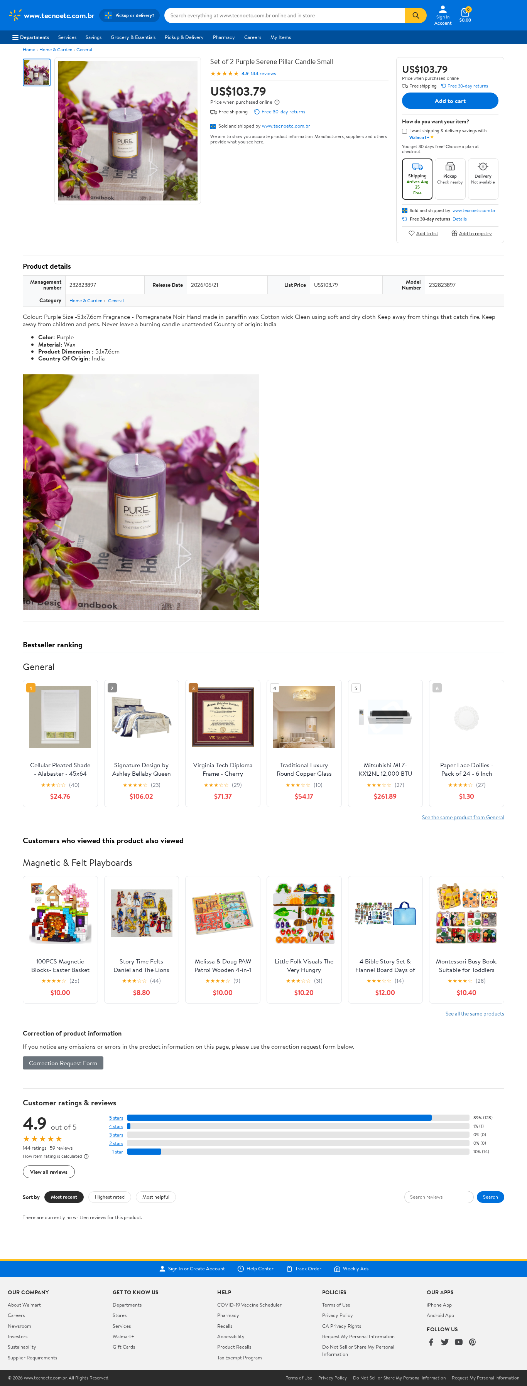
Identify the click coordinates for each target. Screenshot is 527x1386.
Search (490, 1196)
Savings (93, 37)
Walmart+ (123, 1336)
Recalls (224, 1325)
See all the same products (475, 1013)
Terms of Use (336, 1304)
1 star (117, 1152)
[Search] (416, 15)
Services (67, 37)
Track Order (308, 1268)
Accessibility (231, 1336)
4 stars (116, 1126)
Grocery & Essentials (133, 37)
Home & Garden (55, 49)
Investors (17, 1336)
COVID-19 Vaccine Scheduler (249, 1304)
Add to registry (475, 233)
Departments (34, 37)
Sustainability (22, 1346)
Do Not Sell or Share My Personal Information (399, 1378)
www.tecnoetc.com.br (286, 125)
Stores (120, 1315)
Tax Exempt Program (239, 1357)
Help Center (260, 1268)
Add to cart (450, 100)
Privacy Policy (337, 1315)
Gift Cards (124, 1346)
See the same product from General (463, 817)
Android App (440, 1315)
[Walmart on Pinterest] (472, 1342)
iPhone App (439, 1304)
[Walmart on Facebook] (431, 1342)
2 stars (116, 1143)
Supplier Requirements (32, 1357)
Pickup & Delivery (184, 37)
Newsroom (19, 1325)
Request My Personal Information (358, 1336)
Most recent (64, 1196)
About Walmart (24, 1304)
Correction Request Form (63, 1063)
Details (460, 219)
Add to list (427, 233)
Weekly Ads (355, 1268)
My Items (280, 37)
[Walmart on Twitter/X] (445, 1342)
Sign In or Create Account (196, 1268)
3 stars (116, 1135)
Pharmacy (224, 37)
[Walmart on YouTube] (458, 1342)
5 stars (116, 1118)
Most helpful (155, 1196)
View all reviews (49, 1171)
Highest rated (110, 1196)
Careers (252, 37)
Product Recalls (234, 1346)
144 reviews (263, 73)
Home (29, 49)
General (84, 49)
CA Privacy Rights (341, 1325)
